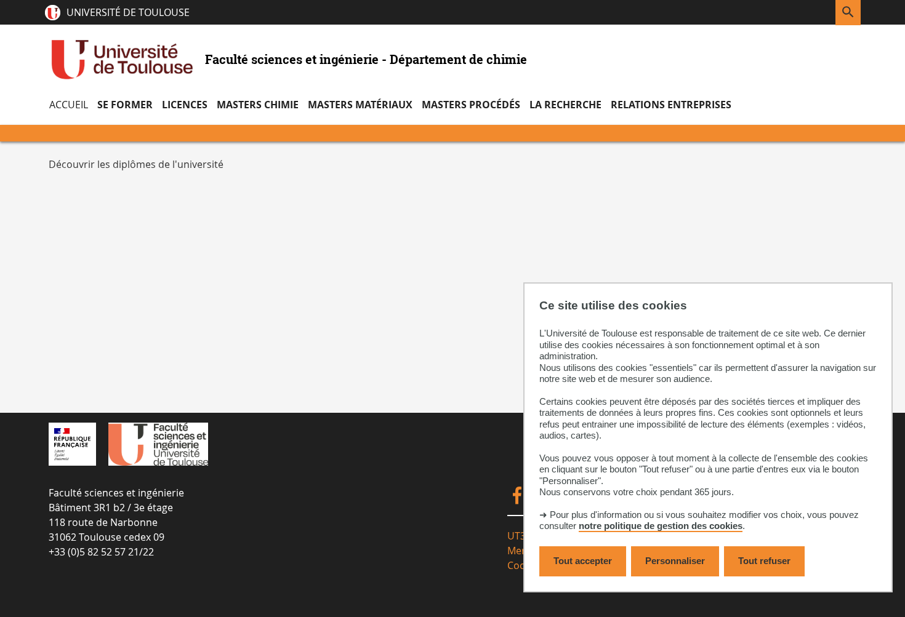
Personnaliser (675, 560)
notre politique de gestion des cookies (660, 526)
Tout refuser (764, 560)
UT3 (516, 536)
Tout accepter (582, 560)
